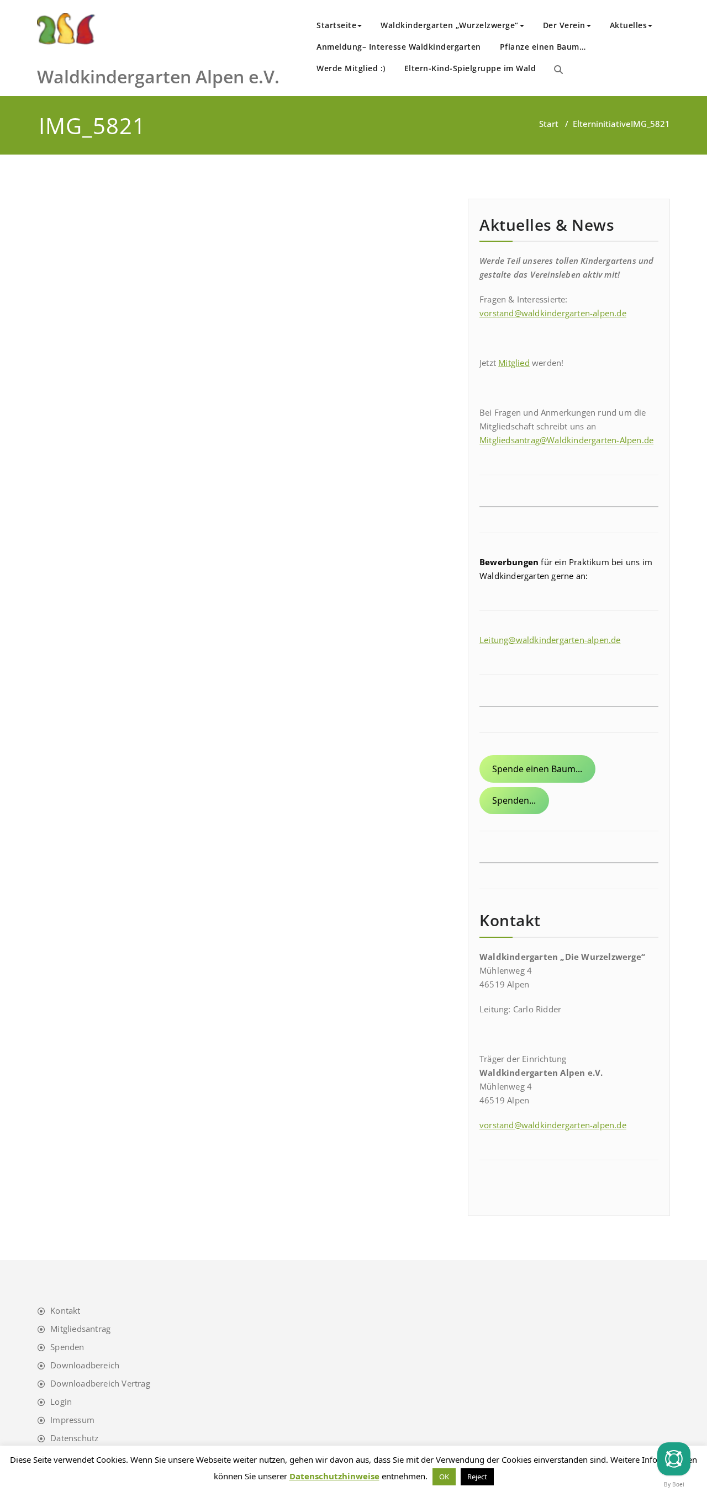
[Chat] (673, 1458)
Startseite (336, 25)
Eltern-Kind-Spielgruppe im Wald (470, 68)
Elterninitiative (602, 123)
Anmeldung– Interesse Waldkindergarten (398, 46)
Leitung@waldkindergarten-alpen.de (550, 639)
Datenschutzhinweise (334, 1476)
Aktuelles (628, 25)
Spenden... (514, 800)
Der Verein (564, 25)
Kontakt (65, 1310)
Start (548, 123)
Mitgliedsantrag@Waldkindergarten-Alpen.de (566, 439)
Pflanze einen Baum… (543, 46)
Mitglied (514, 362)
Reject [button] (477, 1477)
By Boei (674, 1484)
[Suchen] (558, 69)
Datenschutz (74, 1437)
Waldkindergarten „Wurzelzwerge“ (450, 25)
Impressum (72, 1419)
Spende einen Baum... (537, 769)
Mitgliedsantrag (80, 1328)
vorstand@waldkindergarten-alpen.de (552, 312)
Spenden (67, 1346)
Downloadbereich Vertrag (100, 1383)
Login (61, 1401)
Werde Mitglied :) (351, 68)
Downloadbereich (84, 1365)
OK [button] (444, 1477)
